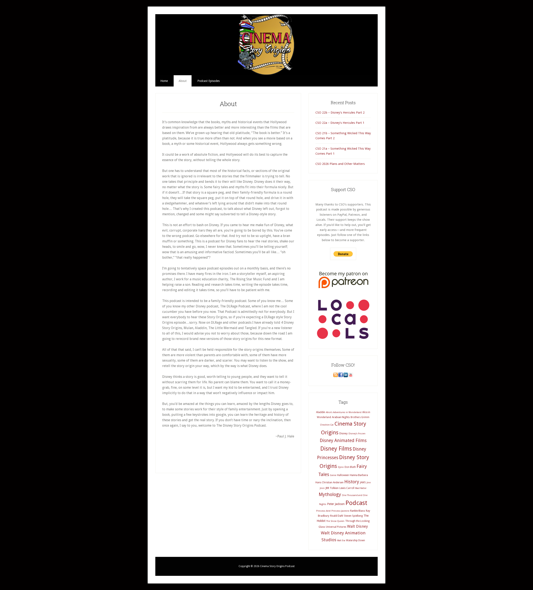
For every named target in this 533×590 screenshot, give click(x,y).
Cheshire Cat (327, 424)
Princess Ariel (323, 511)
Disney (343, 433)
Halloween (343, 475)
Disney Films (336, 448)
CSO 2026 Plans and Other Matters (340, 164)
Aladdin (320, 412)
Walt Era (341, 540)
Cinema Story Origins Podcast (266, 44)
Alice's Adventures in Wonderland (343, 412)
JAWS (363, 482)
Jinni (322, 488)
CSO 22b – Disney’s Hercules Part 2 (340, 112)
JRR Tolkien (332, 488)
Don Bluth (350, 467)
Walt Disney (357, 526)
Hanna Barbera (359, 475)
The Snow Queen (335, 521)
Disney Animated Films (343, 440)
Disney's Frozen (357, 433)
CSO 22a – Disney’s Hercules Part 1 (339, 123)
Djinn (341, 467)
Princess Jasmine (340, 511)
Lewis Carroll (346, 488)
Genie (333, 475)
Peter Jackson (336, 504)
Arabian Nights (341, 417)
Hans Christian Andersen (329, 482)
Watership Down (355, 540)
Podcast (356, 502)
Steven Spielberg (353, 515)
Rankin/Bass (357, 510)
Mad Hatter (360, 488)
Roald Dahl (336, 515)
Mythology (330, 494)
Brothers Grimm (360, 417)
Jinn (369, 482)
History (351, 481)
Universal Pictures (336, 526)
